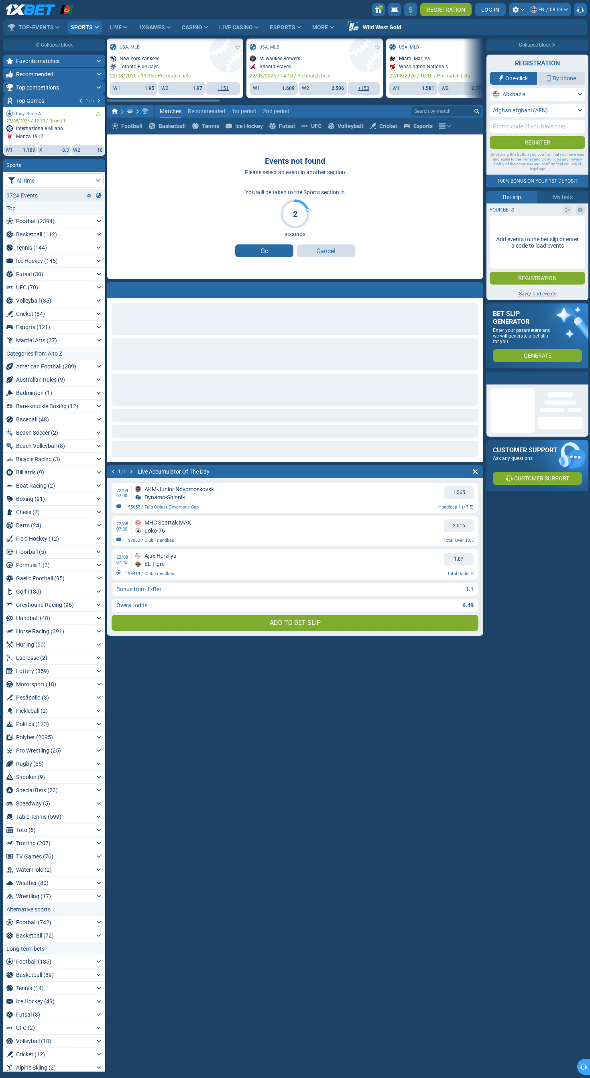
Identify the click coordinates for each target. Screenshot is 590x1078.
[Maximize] (98, 61)
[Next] (99, 101)
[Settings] (518, 9)
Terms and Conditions (541, 159)
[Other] (445, 126)
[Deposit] (410, 9)
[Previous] (80, 101)
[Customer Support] (580, 9)
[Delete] (475, 288)
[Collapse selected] (89, 195)
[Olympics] (130, 111)
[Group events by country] (99, 195)
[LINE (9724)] (115, 111)
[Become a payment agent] (394, 9)
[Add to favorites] (98, 114)
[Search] (477, 111)
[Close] (582, 378)
